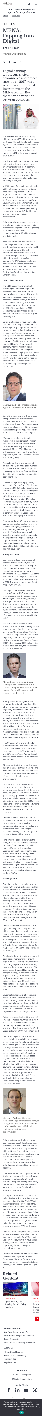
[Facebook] (10, 62)
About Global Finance (13, 1352)
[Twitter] (5, 62)
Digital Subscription (23, 1379)
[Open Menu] (36, 4)
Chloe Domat (18, 53)
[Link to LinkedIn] (17, 1390)
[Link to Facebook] (9, 1390)
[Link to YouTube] (26, 1390)
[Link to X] (35, 1390)
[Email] (20, 62)
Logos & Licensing (12, 1339)
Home (5, 15)
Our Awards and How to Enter (17, 1332)
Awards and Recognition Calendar (19, 1335)
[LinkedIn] (15, 62)
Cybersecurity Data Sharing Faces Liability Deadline (15, 1304)
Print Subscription (23, 1374)
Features (16, 15)
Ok (22, 1412)
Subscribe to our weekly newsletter (19, 1342)
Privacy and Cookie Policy (15, 1355)
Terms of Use (10, 1359)
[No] (39, 1407)
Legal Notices (10, 1362)
